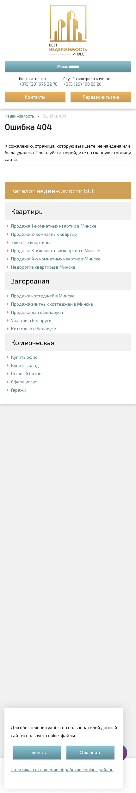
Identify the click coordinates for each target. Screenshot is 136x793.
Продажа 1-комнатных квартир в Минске (53, 226)
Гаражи (18, 390)
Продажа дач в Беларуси (37, 312)
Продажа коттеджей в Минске (43, 295)
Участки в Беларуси (31, 320)
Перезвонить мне (101, 97)
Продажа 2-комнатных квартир (44, 234)
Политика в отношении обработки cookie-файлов (62, 769)
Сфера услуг (24, 381)
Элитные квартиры (30, 242)
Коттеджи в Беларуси (33, 328)
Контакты (35, 97)
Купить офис (24, 357)
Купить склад (25, 365)
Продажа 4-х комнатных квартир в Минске (56, 258)
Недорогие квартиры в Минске (43, 267)
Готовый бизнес (27, 373)
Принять (37, 752)
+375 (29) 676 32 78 (38, 84)
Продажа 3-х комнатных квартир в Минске (55, 250)
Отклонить (90, 752)
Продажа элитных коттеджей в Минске (52, 304)
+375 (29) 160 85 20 (82, 84)
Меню (63, 66)
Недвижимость (19, 116)
